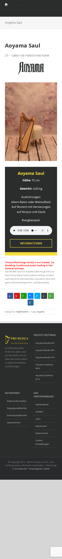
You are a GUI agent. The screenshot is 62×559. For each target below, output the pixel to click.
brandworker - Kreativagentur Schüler (32, 468)
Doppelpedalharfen (17, 408)
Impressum (41, 426)
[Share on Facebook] (10, 296)
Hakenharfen (22, 311)
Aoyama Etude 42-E (45, 343)
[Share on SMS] (51, 296)
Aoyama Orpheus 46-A (44, 366)
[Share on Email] (44, 296)
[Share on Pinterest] (17, 296)
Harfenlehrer (42, 404)
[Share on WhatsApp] (24, 296)
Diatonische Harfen (16, 401)
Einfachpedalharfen (17, 415)
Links (38, 418)
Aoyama (40, 311)
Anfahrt (39, 411)
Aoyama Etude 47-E (45, 357)
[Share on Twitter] (37, 296)
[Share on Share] (31, 303)
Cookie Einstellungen (42, 442)
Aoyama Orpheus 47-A (44, 377)
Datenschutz (42, 433)
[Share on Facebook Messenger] (31, 296)
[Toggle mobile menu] (55, 6)
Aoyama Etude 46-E (45, 350)
